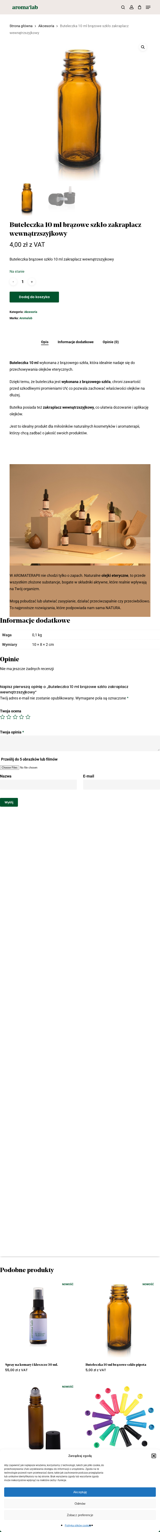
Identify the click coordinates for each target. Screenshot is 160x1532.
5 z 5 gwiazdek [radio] (28, 716)
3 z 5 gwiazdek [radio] (15, 716)
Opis (45, 342)
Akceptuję (80, 1492)
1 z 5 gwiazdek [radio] (2, 716)
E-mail (88, 776)
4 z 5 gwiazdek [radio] (21, 716)
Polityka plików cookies (78, 1525)
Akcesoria (46, 26)
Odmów (80, 1503)
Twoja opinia (12, 732)
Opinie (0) (111, 342)
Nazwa (5, 776)
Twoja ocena (10, 711)
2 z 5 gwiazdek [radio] (9, 716)
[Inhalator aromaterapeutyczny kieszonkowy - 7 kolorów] (119, 1420)
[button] (154, 1456)
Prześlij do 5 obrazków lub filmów (29, 759)
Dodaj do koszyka (34, 297)
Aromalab (25, 318)
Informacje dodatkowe (76, 342)
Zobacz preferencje (80, 1515)
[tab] (45, 342)
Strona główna (21, 26)
